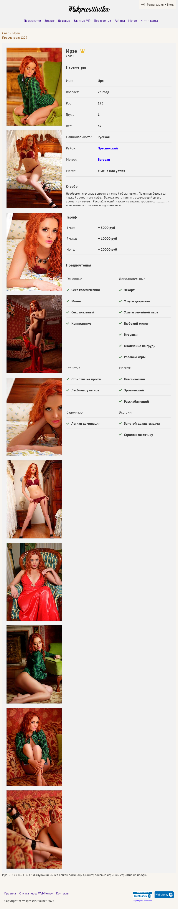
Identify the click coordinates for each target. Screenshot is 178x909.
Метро (132, 21)
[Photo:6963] (34, 87)
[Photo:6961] (34, 582)
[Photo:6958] (34, 334)
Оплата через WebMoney (36, 893)
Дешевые (64, 21)
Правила (10, 893)
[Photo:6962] (34, 664)
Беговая (104, 159)
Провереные (102, 21)
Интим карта (149, 21)
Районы (119, 21)
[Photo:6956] (34, 169)
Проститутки (32, 21)
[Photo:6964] (34, 747)
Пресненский (108, 148)
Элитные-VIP (82, 21)
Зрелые (49, 21)
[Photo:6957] (34, 252)
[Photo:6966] (34, 829)
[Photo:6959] (34, 417)
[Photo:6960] (34, 499)
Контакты (62, 893)
